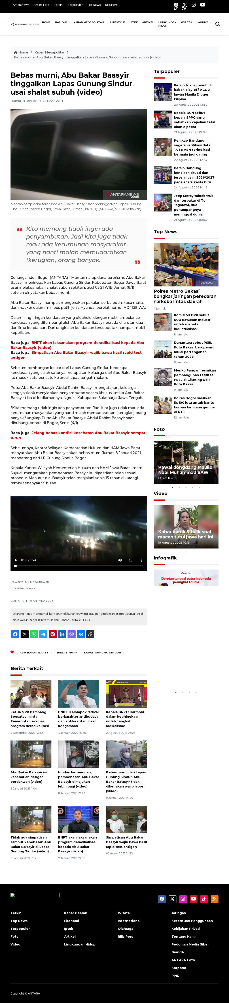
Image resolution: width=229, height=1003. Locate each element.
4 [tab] (193, 487)
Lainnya (203, 22)
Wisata (186, 22)
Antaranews (21, 4)
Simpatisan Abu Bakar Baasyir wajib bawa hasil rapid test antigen (126, 842)
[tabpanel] (186, 462)
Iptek (133, 22)
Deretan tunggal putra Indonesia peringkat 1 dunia (183, 671)
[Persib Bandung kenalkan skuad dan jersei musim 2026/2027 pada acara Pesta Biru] (163, 175)
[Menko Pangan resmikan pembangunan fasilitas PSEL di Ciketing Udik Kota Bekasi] (163, 377)
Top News (94, 4)
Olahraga (125, 929)
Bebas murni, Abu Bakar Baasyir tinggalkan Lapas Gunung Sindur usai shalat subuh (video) (87, 57)
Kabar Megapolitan (89, 22)
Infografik (165, 558)
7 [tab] (199, 546)
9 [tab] (213, 546)
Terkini (58, 4)
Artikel (148, 22)
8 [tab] (206, 546)
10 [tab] (186, 552)
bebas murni (68, 652)
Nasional (62, 22)
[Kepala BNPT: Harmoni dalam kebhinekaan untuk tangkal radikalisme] (126, 693)
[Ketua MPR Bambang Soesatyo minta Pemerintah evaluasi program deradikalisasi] (31, 693)
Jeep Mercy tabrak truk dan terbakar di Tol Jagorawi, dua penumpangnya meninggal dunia (193, 205)
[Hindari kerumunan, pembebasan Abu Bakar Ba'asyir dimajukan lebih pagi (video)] (78, 754)
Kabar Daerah (75, 913)
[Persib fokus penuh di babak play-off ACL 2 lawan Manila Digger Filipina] (163, 92)
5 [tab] (199, 487)
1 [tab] (172, 487)
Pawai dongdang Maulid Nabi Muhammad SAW (185, 470)
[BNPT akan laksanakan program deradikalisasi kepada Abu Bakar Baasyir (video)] (78, 819)
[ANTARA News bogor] (25, 24)
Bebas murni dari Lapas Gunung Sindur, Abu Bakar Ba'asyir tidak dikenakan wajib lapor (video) (126, 781)
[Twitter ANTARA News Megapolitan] (185, 5)
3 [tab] (186, 487)
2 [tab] (179, 487)
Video (161, 493)
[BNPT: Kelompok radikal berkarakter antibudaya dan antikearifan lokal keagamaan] (78, 693)
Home (46, 22)
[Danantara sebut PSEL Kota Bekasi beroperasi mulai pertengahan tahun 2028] (163, 349)
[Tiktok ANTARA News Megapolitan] (176, 8)
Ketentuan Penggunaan (192, 921)
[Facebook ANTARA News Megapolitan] (176, 5)
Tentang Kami (183, 937)
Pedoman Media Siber (190, 944)
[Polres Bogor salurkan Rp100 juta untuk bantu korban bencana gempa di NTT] (163, 404)
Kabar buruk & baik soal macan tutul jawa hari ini (185, 534)
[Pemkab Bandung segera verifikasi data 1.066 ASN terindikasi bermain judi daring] (163, 147)
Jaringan (179, 913)
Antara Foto (41, 4)
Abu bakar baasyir (36, 652)
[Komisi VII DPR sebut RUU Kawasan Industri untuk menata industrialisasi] (163, 321)
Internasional (129, 921)
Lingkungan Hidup (167, 24)
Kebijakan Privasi (186, 929)
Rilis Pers (111, 4)
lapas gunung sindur (102, 652)
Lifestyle (117, 22)
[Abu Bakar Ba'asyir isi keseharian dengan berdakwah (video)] (31, 754)
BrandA (178, 952)
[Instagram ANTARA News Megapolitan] (194, 5)
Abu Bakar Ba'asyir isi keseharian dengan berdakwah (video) (29, 777)
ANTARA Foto (183, 960)
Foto (159, 429)
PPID (176, 976)
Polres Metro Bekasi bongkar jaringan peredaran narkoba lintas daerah (185, 296)
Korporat (179, 968)
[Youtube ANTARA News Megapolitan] (202, 5)
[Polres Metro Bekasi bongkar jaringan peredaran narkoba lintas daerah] (186, 264)
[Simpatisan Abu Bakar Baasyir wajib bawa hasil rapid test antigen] (126, 819)
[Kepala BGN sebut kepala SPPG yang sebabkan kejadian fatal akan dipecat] (163, 119)
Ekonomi (71, 921)
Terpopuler (75, 4)
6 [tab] (193, 546)
